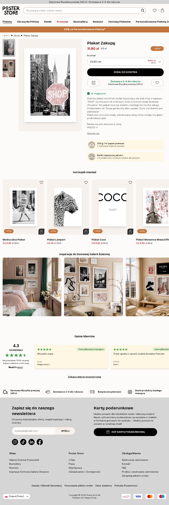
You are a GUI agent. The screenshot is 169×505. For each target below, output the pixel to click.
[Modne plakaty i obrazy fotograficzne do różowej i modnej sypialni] (32, 287)
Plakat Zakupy (31, 35)
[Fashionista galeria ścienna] (93, 287)
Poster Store (91, 495)
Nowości (13, 467)
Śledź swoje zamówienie (135, 459)
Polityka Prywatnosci (126, 485)
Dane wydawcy (103, 485)
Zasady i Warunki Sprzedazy (47, 485)
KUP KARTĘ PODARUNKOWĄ (128, 432)
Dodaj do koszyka (125, 72)
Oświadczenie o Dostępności (84, 471)
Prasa (72, 463)
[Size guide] (93, 83)
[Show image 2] (9, 68)
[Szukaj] (143, 10)
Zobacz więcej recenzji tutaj (84, 376)
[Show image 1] (9, 48)
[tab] (154, 10)
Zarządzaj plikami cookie (135, 475)
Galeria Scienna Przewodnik (24, 459)
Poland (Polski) (16, 496)
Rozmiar (91, 55)
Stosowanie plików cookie (79, 485)
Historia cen (93, 133)
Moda (17, 35)
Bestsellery (15, 463)
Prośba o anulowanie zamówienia (140, 471)
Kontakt (126, 463)
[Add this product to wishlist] (157, 83)
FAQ (124, 467)
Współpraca (75, 467)
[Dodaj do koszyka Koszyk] (41, 232)
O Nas (72, 459)
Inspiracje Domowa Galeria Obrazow (29, 471)
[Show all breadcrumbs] (6, 35)
